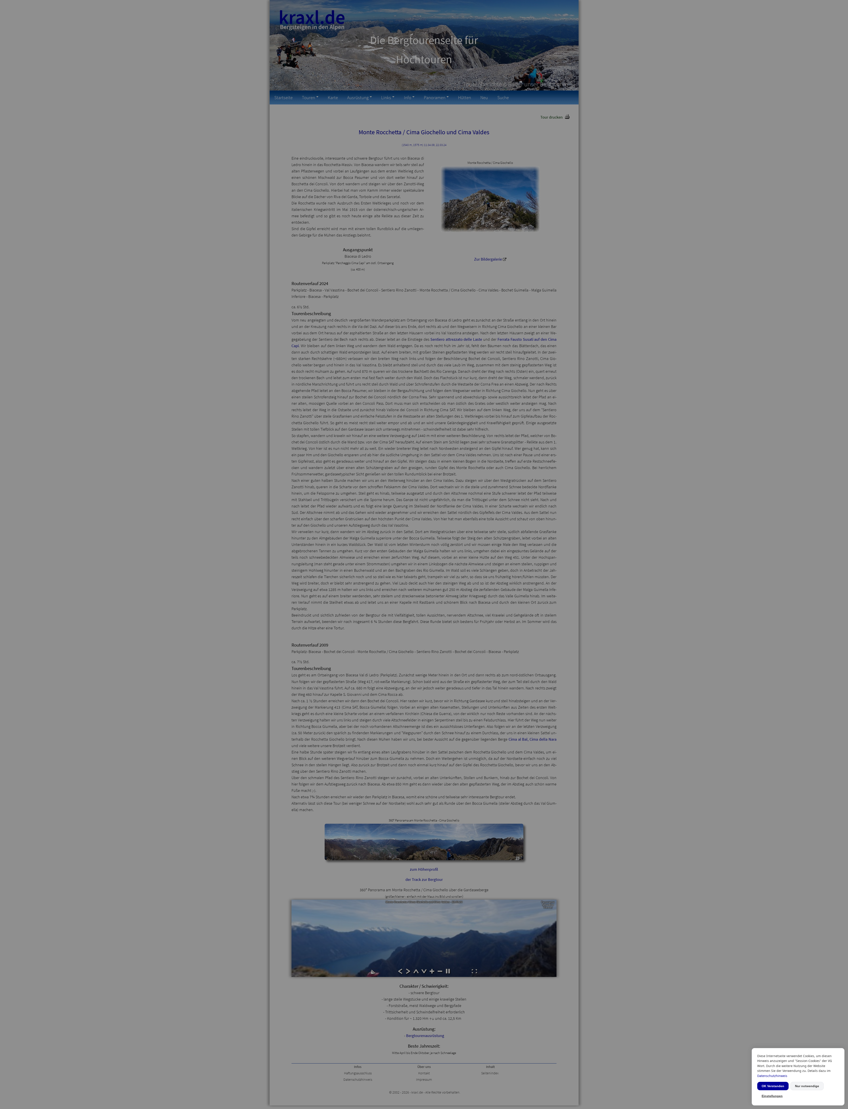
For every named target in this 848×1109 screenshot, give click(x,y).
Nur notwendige (807, 1086)
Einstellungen (772, 1096)
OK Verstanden (773, 1086)
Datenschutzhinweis (772, 1076)
